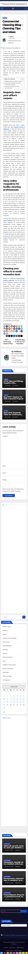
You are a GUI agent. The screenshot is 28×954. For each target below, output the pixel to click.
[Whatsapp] (21, 326)
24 (4, 704)
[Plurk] (4, 331)
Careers (5, 634)
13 (14, 699)
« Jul (4, 712)
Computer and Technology (9, 638)
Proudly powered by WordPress (9, 942)
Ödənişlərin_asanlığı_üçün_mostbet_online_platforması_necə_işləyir (14, 864)
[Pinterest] (14, 326)
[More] (7, 334)
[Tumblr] (19, 329)
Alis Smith (15, 385)
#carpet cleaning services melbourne (14, 42)
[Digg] (17, 331)
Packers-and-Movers (8, 668)
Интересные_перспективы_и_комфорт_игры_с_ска (14, 880)
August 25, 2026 (9, 850)
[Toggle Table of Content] (21, 79)
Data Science (6, 642)
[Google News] (4, 334)
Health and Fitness (7, 657)
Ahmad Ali (18, 850)
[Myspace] (14, 329)
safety (15, 318)
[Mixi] (9, 331)
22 (20, 702)
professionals (6, 236)
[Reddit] (9, 326)
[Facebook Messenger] (21, 329)
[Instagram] (4, 329)
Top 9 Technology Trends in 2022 (8, 341)
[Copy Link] (12, 329)
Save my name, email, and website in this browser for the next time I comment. (13, 490)
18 (7, 702)
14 (17, 699)
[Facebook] (4, 326)
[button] (23, 8)
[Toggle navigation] (13, 8)
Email (4, 473)
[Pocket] (12, 331)
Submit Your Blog (18, 950)
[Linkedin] (12, 326)
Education (5, 649)
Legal (4, 661)
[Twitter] (14, 331)
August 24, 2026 (9, 882)
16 (23, 699)
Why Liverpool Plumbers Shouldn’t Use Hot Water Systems (17, 356)
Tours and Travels (7, 676)
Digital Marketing (7, 645)
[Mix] (19, 326)
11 (7, 699)
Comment (5, 436)
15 (20, 699)
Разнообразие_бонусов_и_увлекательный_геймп (14, 896)
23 (23, 702)
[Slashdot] (21, 331)
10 (4, 699)
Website (5, 479)
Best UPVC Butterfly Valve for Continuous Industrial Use (12, 414)
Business (6, 379)
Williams (12, 36)
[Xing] (7, 329)
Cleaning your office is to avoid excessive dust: (12, 87)
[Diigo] (7, 331)
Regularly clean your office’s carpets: (13, 81)
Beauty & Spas (6, 626)
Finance (5, 653)
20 (14, 702)
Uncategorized (6, 680)
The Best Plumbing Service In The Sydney (17, 361)
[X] (7, 326)
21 (17, 702)
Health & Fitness (9, 950)
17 (4, 702)
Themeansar (13, 944)
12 (10, 699)
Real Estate (6, 672)
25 (7, 704)
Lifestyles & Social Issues (9, 664)
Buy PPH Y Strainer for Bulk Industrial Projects (13, 398)
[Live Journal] (19, 331)
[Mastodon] (17, 326)
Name (4, 466)
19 (10, 702)
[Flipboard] (9, 329)
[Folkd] (17, 329)
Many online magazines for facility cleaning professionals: (12, 83)
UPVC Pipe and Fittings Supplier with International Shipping (13, 383)
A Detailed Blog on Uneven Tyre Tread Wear (20, 341)
